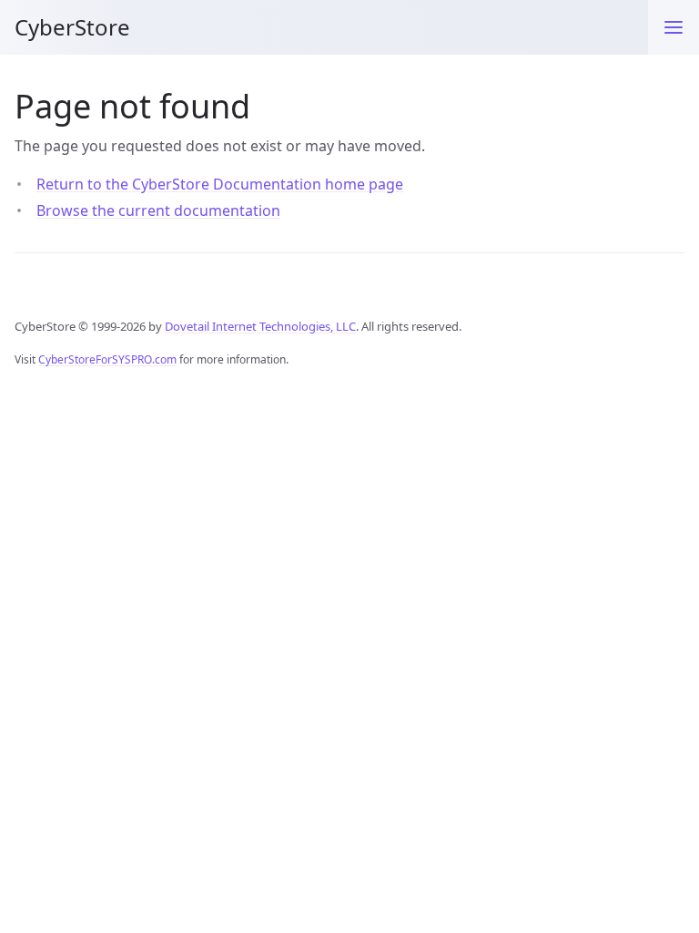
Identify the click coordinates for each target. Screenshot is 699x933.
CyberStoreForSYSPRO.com (107, 359)
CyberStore (72, 27)
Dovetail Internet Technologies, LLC (260, 326)
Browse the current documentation (158, 210)
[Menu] (673, 27)
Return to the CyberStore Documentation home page (219, 184)
